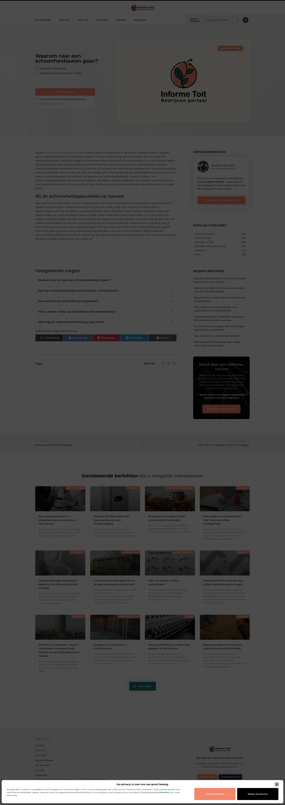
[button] (276, 784)
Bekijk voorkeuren (258, 794)
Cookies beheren (215, 794)
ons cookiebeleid (160, 792)
